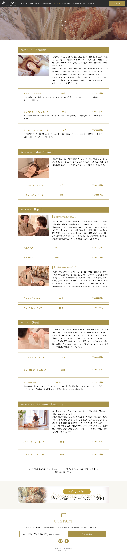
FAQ (84, 3)
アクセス (91, 3)
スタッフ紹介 (66, 3)
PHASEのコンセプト (33, 3)
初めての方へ (47, 3)
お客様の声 (77, 3)
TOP (22, 3)
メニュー (57, 3)
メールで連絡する (85, 534)
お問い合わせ (116, 3)
